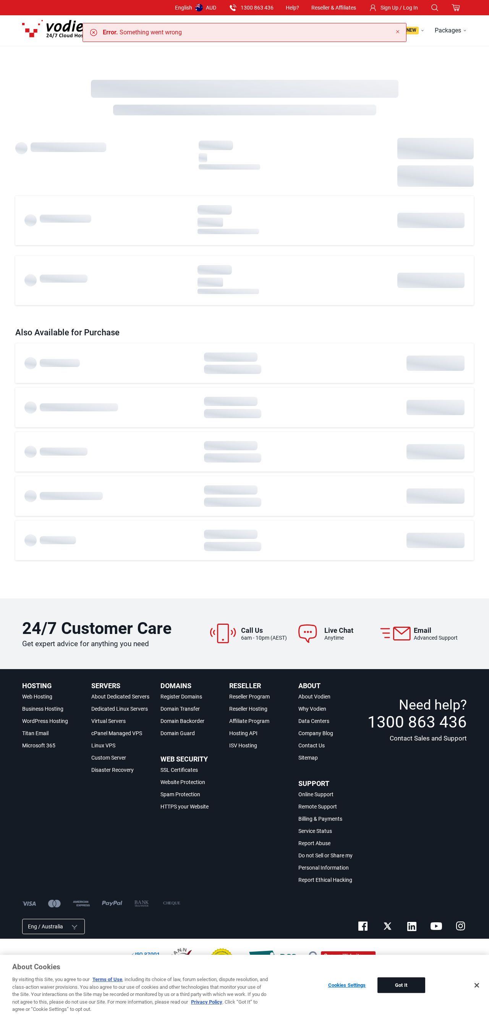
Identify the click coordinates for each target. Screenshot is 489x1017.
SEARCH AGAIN (435, 175)
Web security (184, 759)
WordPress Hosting (45, 721)
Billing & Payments (320, 819)
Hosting (37, 686)
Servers (105, 686)
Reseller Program (249, 697)
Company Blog (315, 733)
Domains (175, 686)
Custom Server (108, 758)
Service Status (315, 831)
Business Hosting (42, 709)
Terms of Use (107, 979)
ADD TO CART (435, 148)
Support (313, 783)
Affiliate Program (249, 721)
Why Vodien (312, 709)
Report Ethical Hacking (325, 880)
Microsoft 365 (38, 745)
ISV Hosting (243, 745)
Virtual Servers (108, 721)
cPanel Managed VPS (116, 733)
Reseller (245, 686)
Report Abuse (314, 843)
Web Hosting (37, 697)
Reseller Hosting (248, 709)
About (309, 686)
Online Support (316, 794)
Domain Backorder (182, 721)
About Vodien (314, 697)
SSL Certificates (179, 770)
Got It (401, 985)
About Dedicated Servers (120, 697)
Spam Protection (180, 794)
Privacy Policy (206, 1002)
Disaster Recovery (112, 770)
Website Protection (182, 782)
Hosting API (243, 733)
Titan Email (35, 733)
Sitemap (308, 758)
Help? (292, 8)
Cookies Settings (347, 985)
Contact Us (311, 745)
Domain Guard (177, 733)
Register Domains (181, 697)
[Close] (476, 985)
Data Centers (313, 721)
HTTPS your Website (184, 807)
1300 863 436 (257, 8)
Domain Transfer (180, 709)
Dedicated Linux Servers (119, 709)
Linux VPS (103, 745)
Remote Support (317, 807)
